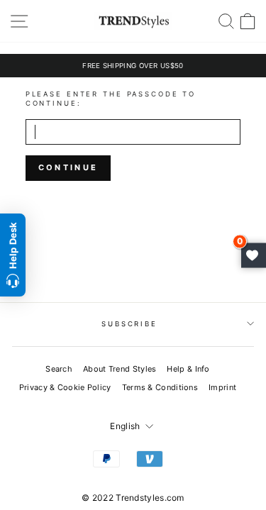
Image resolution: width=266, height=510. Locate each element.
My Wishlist (253, 255)
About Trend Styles (119, 369)
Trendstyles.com (150, 497)
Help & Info (188, 369)
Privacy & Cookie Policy (65, 387)
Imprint (222, 387)
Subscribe (129, 324)
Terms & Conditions (160, 387)
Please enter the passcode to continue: (111, 98)
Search (58, 369)
